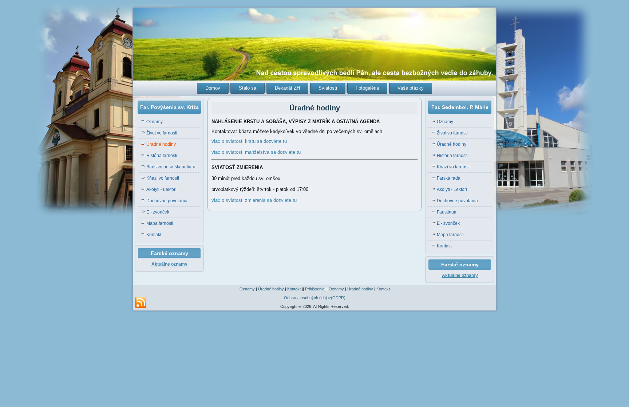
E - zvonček (157, 212)
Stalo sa (247, 88)
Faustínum (447, 212)
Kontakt (153, 234)
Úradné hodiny (161, 144)
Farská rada (448, 178)
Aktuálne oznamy (169, 264)
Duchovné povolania (166, 200)
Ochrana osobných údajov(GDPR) (314, 298)
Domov (212, 88)
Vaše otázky (410, 88)
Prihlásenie (314, 289)
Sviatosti (328, 88)
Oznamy (154, 121)
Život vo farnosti (161, 133)
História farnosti (161, 155)
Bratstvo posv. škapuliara (170, 166)
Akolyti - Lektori (161, 189)
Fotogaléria (367, 88)
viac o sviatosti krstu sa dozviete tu (249, 141)
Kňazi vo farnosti (162, 178)
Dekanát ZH (287, 88)
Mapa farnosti (159, 223)
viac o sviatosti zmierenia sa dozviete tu (254, 200)
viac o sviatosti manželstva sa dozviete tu (256, 152)
